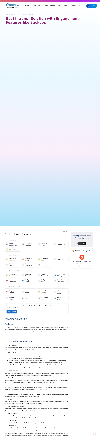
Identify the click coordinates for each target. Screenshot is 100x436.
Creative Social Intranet (12, 14)
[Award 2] (78, 268)
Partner (74, 5)
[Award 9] (85, 268)
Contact (52, 5)
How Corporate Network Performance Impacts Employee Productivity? (81, 1)
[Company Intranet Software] (13, 9)
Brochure (66, 5)
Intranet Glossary (23, 14)
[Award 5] (81, 268)
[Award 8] (84, 268)
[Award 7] (83, 268)
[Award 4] (80, 268)
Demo (59, 5)
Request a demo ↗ (12, 311)
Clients (46, 5)
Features (37, 5)
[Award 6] (82, 268)
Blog (79, 5)
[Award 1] (77, 268)
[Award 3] (79, 268)
